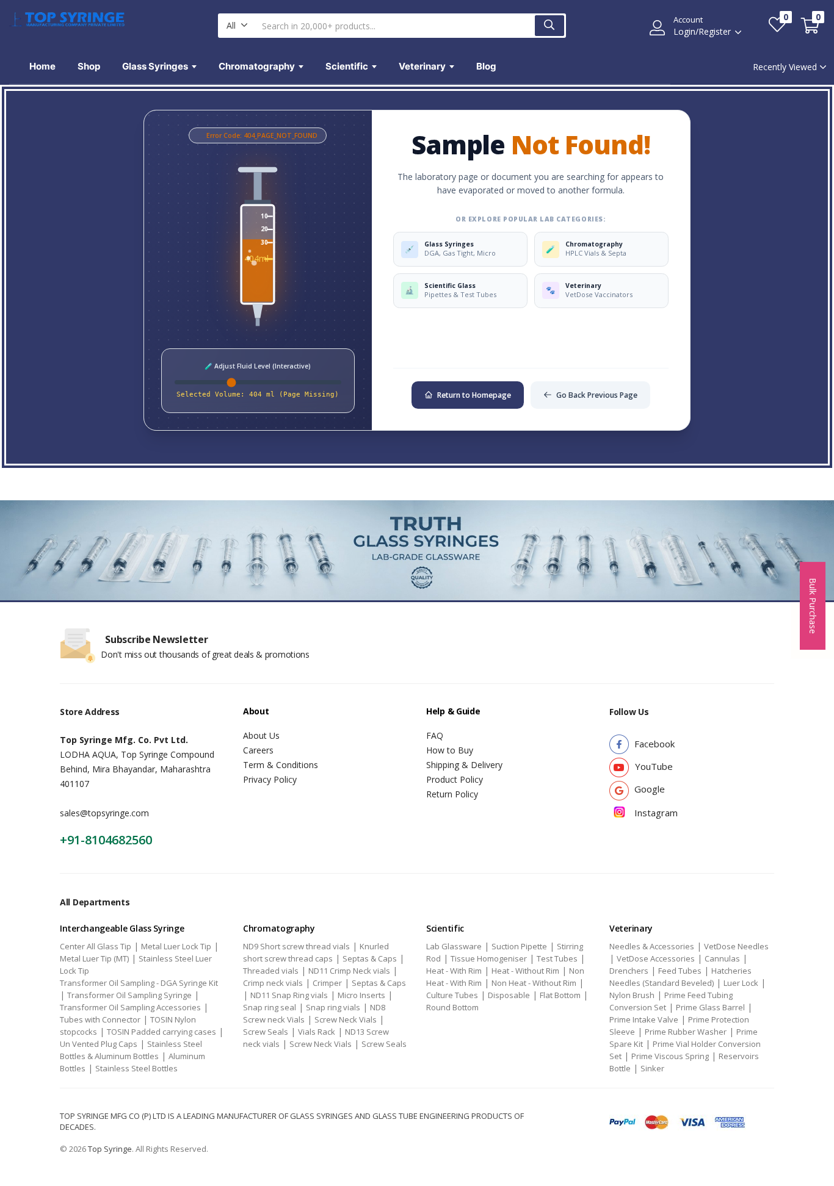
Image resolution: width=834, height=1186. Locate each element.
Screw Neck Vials (345, 1019)
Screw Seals (265, 1031)
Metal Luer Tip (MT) (94, 958)
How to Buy (449, 750)
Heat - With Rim (454, 970)
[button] (237, 25)
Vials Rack (316, 1031)
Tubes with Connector (100, 1019)
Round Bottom (452, 1007)
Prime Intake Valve (643, 1019)
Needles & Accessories (651, 946)
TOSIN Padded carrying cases (161, 1031)
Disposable (509, 995)
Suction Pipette (519, 946)
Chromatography (257, 66)
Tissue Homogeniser (489, 958)
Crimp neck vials (273, 982)
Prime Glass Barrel (710, 1007)
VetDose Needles (736, 946)
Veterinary (422, 66)
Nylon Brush (632, 995)
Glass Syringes (155, 66)
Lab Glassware (454, 946)
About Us (261, 735)
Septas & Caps (370, 958)
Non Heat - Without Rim (533, 982)
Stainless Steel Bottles (136, 1068)
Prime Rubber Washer (686, 1031)
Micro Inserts (361, 995)
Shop (89, 66)
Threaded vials (271, 970)
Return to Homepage (474, 395)
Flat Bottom (560, 995)
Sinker (652, 1068)
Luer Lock (740, 982)
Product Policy (454, 779)
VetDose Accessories (656, 958)
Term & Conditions (280, 765)
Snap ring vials (333, 1007)
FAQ (434, 735)
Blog (486, 66)
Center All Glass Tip (95, 946)
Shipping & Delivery (464, 765)
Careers (258, 750)
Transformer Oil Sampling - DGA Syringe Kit (139, 982)
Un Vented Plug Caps (98, 1043)
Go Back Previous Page (596, 395)
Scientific (346, 66)
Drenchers (628, 970)
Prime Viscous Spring (670, 1056)
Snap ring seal (269, 1007)
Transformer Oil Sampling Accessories (130, 1007)
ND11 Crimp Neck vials (349, 970)
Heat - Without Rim (525, 970)
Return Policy (452, 794)
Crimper (327, 982)
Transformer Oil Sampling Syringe (129, 995)
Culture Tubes (452, 995)
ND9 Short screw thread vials (296, 946)
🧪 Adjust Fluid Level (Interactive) (258, 366)
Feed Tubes (680, 970)
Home (42, 66)
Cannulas (722, 958)
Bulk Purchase (813, 605)
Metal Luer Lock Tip (176, 946)
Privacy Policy (270, 779)
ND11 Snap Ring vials (289, 995)
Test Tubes (557, 958)
